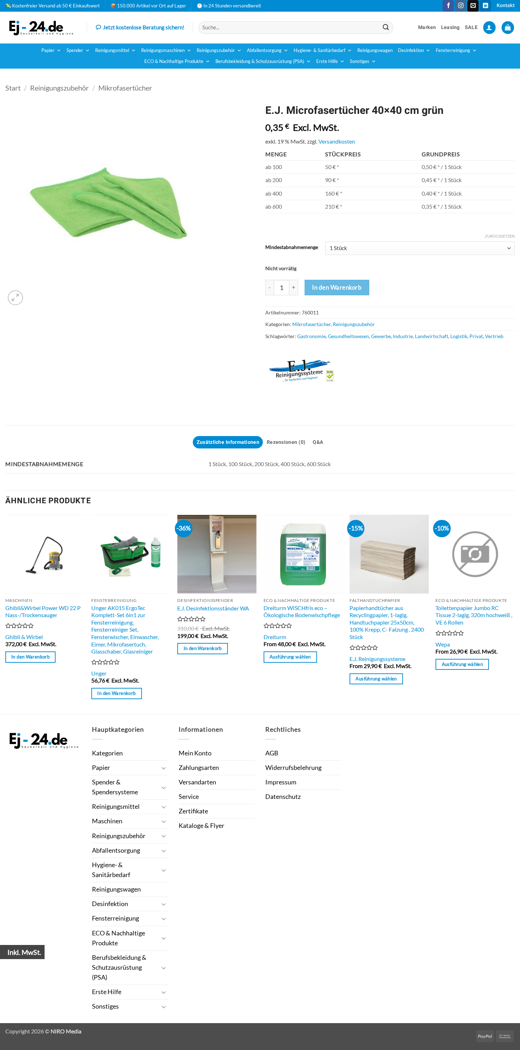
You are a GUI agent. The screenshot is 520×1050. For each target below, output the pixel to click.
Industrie (403, 336)
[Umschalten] (164, 768)
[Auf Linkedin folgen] (485, 6)
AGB (271, 753)
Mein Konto (195, 753)
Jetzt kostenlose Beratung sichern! (143, 27)
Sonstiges (359, 61)
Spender (75, 50)
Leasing (450, 27)
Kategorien (107, 753)
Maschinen (107, 821)
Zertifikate (193, 811)
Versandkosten (336, 141)
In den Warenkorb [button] (30, 657)
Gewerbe (381, 336)
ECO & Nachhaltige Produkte (173, 61)
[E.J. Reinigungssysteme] (309, 371)
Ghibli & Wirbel (24, 636)
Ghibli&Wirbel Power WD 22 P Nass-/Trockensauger (43, 611)
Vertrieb (494, 336)
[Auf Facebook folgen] (448, 6)
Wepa (442, 644)
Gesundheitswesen (348, 336)
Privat (476, 336)
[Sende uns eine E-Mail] (473, 6)
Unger (98, 673)
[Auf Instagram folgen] (460, 6)
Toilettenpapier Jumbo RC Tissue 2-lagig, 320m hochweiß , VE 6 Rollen (473, 615)
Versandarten (197, 782)
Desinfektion (411, 50)
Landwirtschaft (431, 336)
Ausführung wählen (290, 657)
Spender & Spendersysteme (115, 787)
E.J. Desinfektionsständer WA (213, 608)
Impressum (280, 782)
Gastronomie (311, 336)
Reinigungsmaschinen (163, 50)
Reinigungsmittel (112, 50)
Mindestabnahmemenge (291, 247)
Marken (427, 27)
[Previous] (5, 613)
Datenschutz (283, 796)
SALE (471, 27)
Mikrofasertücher (125, 87)
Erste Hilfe (327, 61)
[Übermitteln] (386, 27)
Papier (47, 50)
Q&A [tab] (318, 442)
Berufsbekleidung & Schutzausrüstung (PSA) (259, 61)
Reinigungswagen (375, 50)
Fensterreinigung (453, 50)
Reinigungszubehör (216, 50)
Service (189, 796)
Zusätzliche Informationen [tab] (228, 442)
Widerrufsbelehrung (293, 767)
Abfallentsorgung (264, 50)
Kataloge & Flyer (201, 825)
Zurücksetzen (500, 236)
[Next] (514, 613)
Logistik (458, 336)
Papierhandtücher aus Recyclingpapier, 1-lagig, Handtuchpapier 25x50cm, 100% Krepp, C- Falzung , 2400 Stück (386, 622)
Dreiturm (275, 636)
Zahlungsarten (199, 767)
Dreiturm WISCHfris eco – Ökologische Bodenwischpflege (302, 611)
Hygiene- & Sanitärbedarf (319, 50)
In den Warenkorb (337, 287)
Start (13, 87)
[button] (489, 27)
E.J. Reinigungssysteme (377, 658)
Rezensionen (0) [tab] (286, 442)
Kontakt (506, 5)
